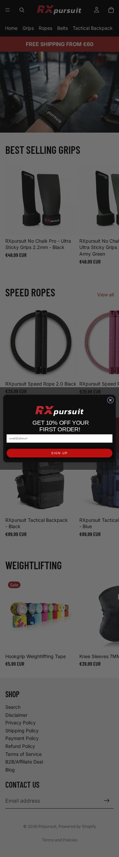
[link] (59, 411)
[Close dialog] (110, 400)
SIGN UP (59, 453)
